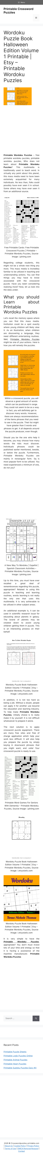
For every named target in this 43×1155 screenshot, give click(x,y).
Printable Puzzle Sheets (15, 1052)
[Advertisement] (21, 130)
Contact (21, 1151)
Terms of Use (10, 1148)
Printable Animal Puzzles (15, 1060)
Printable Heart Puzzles (15, 1064)
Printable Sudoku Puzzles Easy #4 (20, 1068)
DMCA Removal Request (28, 1148)
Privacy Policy (33, 1146)
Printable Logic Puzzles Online (18, 1056)
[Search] (36, 1018)
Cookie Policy (20, 1146)
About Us (9, 1146)
